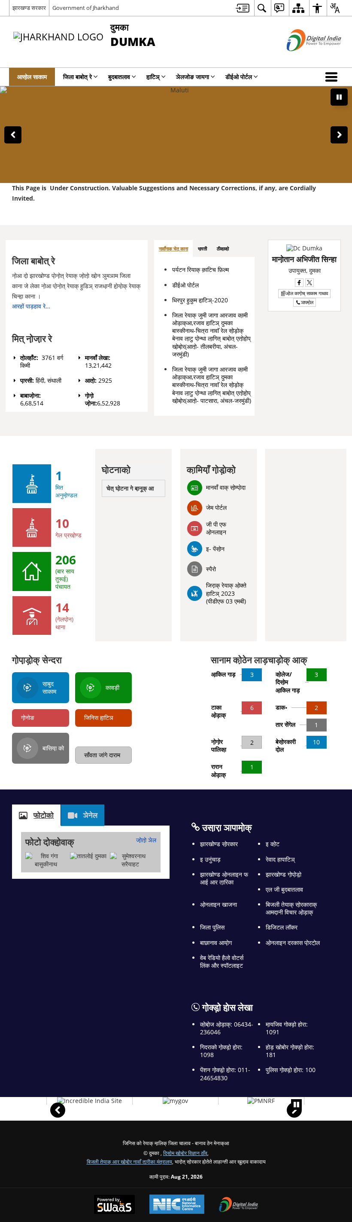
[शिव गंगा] (45, 860)
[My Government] (175, 1101)
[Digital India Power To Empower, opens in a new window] (238, 1205)
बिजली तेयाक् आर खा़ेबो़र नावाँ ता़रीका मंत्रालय (129, 1161)
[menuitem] (242, 8)
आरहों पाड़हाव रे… (31, 306)
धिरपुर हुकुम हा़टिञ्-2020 (200, 300)
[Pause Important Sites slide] (296, 1104)
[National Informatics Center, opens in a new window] (177, 1205)
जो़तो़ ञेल (146, 840)
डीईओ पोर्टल (185, 285)
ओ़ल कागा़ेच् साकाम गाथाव (307, 293)
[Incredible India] (89, 1101)
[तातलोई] (88, 856)
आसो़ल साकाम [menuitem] (32, 77)
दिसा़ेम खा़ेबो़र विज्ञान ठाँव (185, 1152)
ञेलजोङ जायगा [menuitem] (192, 77)
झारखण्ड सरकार (29, 8)
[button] (333, 77)
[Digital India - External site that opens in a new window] (303, 58)
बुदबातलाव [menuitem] (119, 77)
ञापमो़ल (307, 302)
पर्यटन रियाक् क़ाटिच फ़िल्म (200, 269)
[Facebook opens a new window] (299, 282)
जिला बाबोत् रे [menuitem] (77, 77)
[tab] (173, 249)
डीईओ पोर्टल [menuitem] (238, 77)
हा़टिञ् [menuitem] (153, 77)
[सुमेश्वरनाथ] (130, 860)
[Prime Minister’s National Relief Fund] (261, 1101)
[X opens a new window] (309, 282)
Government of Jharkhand (85, 8)
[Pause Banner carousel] (339, 97)
